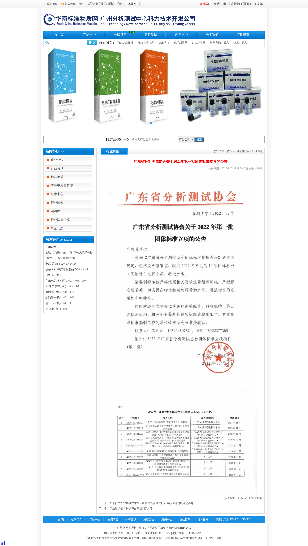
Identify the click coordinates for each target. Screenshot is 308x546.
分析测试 (151, 34)
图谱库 (55, 211)
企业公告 (57, 160)
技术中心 (57, 194)
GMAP (246, 519)
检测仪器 (112, 519)
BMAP (234, 519)
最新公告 (148, 519)
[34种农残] (154, 87)
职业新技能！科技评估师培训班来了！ (133, 508)
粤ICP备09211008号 (209, 538)
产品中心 (89, 34)
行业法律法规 (60, 219)
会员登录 (233, 3)
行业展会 (57, 202)
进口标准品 (198, 42)
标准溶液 (164, 42)
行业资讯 (57, 168)
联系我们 (246, 3)
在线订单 (120, 34)
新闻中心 (181, 34)
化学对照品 (180, 42)
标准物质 (57, 177)
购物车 (204, 3)
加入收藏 (70, 3)
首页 (229, 151)
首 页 (59, 34)
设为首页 (52, 3)
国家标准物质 (125, 42)
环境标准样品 (146, 42)
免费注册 (219, 3)
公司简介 (76, 519)
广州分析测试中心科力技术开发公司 (138, 527)
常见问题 (57, 228)
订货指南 (243, 34)
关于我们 (212, 34)
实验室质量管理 (62, 185)
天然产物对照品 (219, 42)
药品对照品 (240, 42)
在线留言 (259, 3)
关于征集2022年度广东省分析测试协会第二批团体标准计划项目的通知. (152, 503)
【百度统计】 (196, 533)
